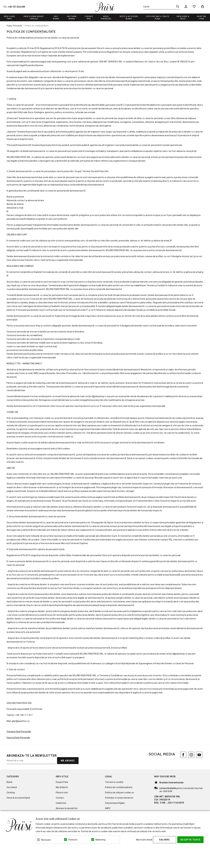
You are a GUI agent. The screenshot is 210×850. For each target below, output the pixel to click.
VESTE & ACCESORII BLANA (129, 17)
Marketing (100, 839)
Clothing (11, 792)
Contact (60, 798)
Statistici (72, 839)
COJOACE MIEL (89, 17)
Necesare (46, 840)
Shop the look (201, 17)
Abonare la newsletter (67, 808)
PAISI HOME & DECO (183, 17)
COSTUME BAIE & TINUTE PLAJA (157, 17)
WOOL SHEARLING (106, 17)
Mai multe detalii (144, 839)
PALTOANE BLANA (72, 17)
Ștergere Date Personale (19, 731)
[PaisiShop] (105, 7)
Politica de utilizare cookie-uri (119, 792)
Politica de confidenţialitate (118, 787)
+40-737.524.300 (16, 7)
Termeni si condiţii (114, 782)
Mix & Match (62, 787)
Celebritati (61, 803)
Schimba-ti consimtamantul (119, 798)
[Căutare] (177, 6)
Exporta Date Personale (18, 737)
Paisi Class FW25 (9, 17)
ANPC (108, 808)
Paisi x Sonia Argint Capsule (34, 17)
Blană (9, 782)
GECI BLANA (56, 17)
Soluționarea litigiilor (115, 803)
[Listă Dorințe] (194, 6)
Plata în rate (62, 792)
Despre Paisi (62, 782)
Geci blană (12, 787)
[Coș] (203, 6)
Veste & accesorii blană (18, 798)
